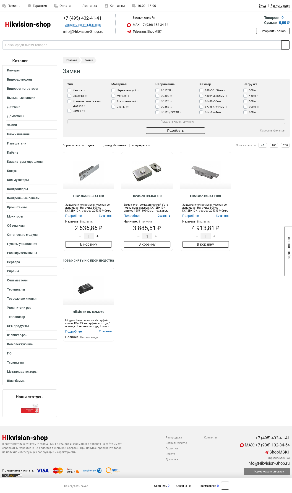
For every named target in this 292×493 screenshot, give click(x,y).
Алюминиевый (127, 101)
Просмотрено (207, 486)
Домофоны (15, 116)
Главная (71, 60)
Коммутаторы (18, 180)
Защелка (80, 95)
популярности (141, 145)
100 (274, 145)
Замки (12, 125)
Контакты (117, 6)
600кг (254, 101)
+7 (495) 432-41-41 (82, 18)
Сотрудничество (176, 443)
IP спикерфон (17, 335)
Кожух (12, 171)
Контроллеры (17, 189)
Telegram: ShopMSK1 (147, 31)
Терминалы (16, 289)
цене (91, 145)
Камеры (13, 70)
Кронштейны (17, 207)
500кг (254, 90)
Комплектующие (20, 344)
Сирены (13, 271)
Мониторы (15, 216)
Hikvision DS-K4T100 (205, 196)
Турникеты (15, 362)
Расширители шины (22, 253)
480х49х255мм (216, 95)
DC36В (166, 106)
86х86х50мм (214, 101)
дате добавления (115, 145)
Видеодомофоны (20, 79)
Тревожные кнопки (21, 298)
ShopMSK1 (279, 452)
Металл (123, 95)
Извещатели (16, 143)
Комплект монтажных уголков (87, 104)
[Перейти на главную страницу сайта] (28, 24)
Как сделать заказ (76, 486)
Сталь (123, 106)
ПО (9, 353)
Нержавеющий (128, 90)
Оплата (65, 6)
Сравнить (160, 486)
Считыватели (17, 280)
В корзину (88, 244)
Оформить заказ (273, 31)
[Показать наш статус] (30, 408)
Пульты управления (22, 244)
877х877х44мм (216, 106)
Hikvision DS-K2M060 (88, 312)
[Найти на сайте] (285, 45)
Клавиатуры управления (25, 161)
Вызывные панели (21, 98)
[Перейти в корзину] (259, 20)
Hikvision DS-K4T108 (88, 196)
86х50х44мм (214, 112)
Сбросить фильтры (272, 130)
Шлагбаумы (16, 381)
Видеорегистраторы (22, 88)
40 (262, 145)
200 (285, 145)
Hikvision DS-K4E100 (147, 196)
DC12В (166, 101)
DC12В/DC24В (171, 112)
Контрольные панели (23, 198)
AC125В (167, 90)
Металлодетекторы (22, 371)
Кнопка (79, 90)
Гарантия (40, 6)
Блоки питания (18, 134)
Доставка (89, 6)
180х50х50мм (215, 90)
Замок (79, 111)
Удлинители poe (19, 307)
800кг (254, 112)
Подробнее (73, 216)
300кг (254, 106)
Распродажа (174, 437)
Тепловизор (16, 317)
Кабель (12, 152)
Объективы (16, 225)
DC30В (166, 95)
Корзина (181, 486)
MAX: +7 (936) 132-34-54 (150, 24)
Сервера (13, 262)
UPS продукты (18, 326)
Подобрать (175, 130)
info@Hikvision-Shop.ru (268, 463)
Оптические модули (22, 234)
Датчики (13, 107)
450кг (254, 95)
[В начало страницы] (225, 486)
